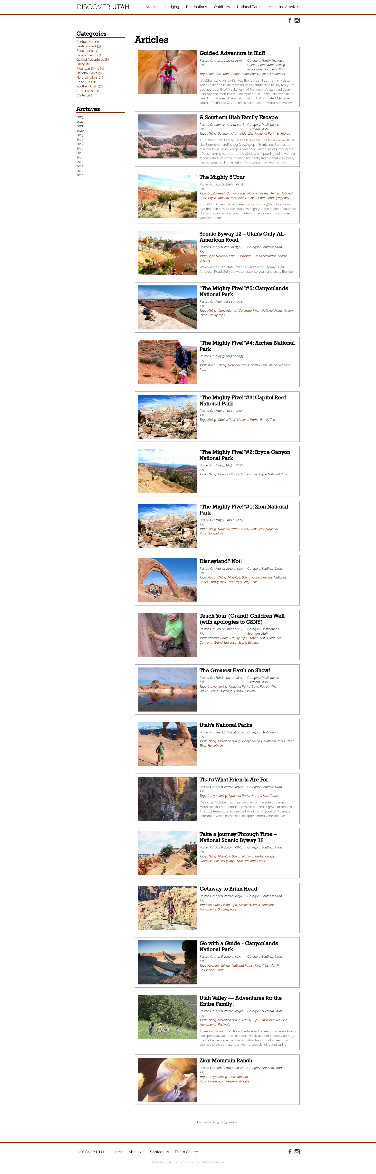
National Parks (249, 7)
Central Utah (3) (87, 42)
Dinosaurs (267, 1020)
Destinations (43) (88, 46)
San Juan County (228, 74)
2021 (79, 126)
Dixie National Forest (251, 861)
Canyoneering (262, 577)
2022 (80, 121)
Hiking (211, 133)
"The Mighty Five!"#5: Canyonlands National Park (244, 291)
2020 (80, 130)
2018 (79, 139)
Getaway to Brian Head (228, 889)
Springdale (215, 533)
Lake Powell (260, 686)
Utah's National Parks (226, 725)
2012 (79, 166)
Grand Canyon (244, 691)
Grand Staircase (264, 256)
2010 (79, 175)
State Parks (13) (87, 91)
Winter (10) (84, 95)
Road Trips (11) (87, 82)
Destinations (196, 7)
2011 (79, 171)
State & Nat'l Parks (262, 638)
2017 (79, 144)
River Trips (235, 582)
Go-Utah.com (190, 1162)
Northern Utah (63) (89, 77)
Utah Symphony (278, 198)
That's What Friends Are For (234, 779)
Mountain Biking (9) (90, 68)
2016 (79, 148)
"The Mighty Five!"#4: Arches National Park (247, 346)
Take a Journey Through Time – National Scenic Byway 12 (238, 837)
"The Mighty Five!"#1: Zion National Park (244, 510)
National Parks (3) (89, 73)
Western (231, 1081)
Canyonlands (236, 193)
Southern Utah (228, 133)
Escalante (244, 256)
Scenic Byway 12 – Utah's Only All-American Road (243, 237)
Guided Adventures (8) (92, 59)
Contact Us (159, 1152)
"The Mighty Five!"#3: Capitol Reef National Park (243, 400)
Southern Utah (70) (90, 86)
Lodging (172, 7)
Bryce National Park (222, 198)
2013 (79, 162)
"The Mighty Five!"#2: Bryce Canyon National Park (245, 455)
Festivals (224, 1024)
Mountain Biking (239, 577)
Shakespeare (227, 909)
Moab (211, 365)
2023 (80, 117)
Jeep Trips (250, 582)
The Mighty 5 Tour (222, 177)
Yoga (220, 970)
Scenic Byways (248, 642)
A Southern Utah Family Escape (239, 117)
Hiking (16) (83, 64)
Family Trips (216, 315)
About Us (136, 1152)
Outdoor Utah (103, 7)
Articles (152, 7)
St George (283, 133)
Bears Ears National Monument (263, 74)
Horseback (215, 746)
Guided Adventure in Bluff (232, 53)
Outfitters (222, 7)
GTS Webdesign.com (213, 1162)
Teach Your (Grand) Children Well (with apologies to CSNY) (242, 619)
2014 (79, 157)
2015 (79, 153)
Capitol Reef (216, 193)
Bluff (210, 74)
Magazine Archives (284, 7)
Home (91, 1152)
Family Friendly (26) (90, 55)
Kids (243, 133)
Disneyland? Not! (221, 561)
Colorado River (249, 310)
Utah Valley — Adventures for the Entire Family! (241, 1001)
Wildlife (244, 1081)
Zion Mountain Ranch (226, 1060)
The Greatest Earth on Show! (235, 670)
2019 (79, 135)
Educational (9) (87, 51)
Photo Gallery (186, 1152)
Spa (234, 905)
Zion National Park (261, 133)
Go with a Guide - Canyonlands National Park (239, 946)
